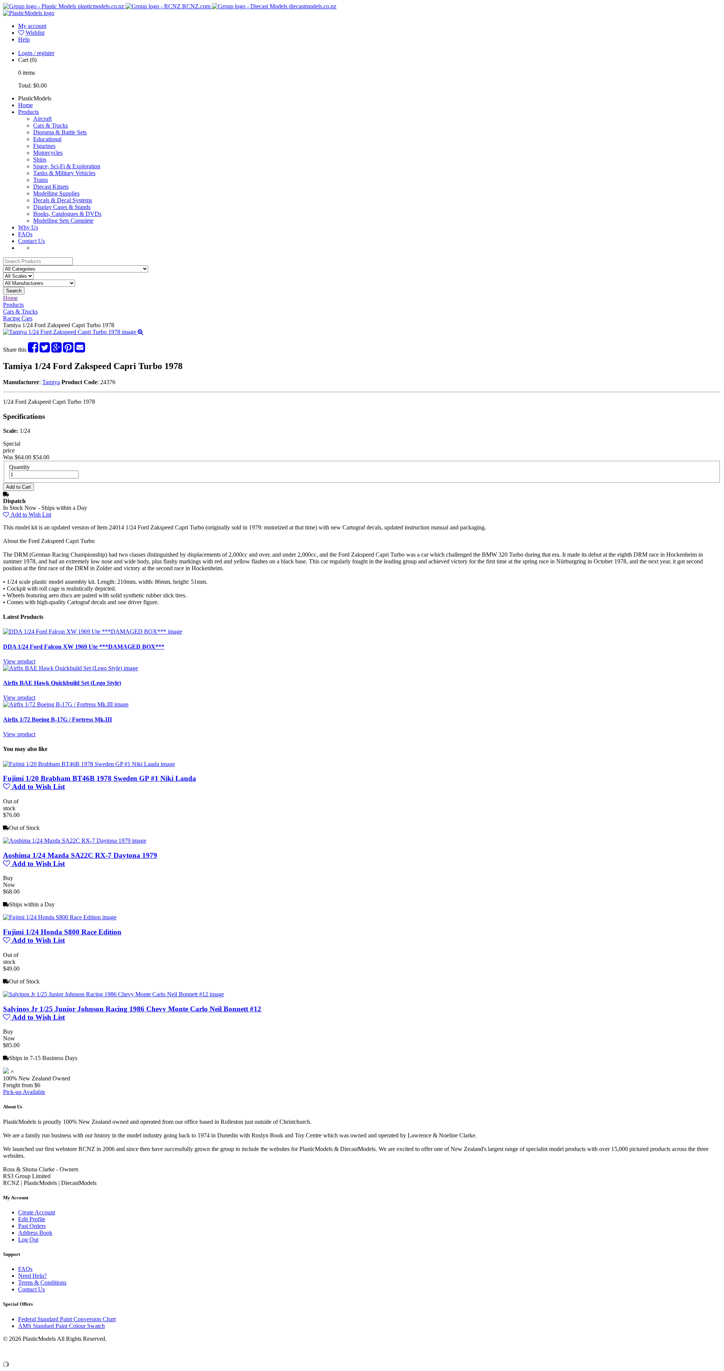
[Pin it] (68, 349)
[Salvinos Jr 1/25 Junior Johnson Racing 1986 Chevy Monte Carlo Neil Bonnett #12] (113, 994)
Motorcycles (48, 152)
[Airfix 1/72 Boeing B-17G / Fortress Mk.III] (66, 704)
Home (25, 105)
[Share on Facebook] (33, 349)
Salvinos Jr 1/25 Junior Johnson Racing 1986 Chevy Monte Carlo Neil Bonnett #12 (132, 1009)
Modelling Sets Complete (63, 220)
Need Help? (32, 1276)
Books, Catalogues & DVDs (67, 214)
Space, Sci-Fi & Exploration (66, 166)
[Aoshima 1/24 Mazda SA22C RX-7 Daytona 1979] (74, 840)
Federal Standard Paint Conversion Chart (67, 1319)
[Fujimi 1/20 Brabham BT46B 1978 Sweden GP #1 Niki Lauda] (89, 764)
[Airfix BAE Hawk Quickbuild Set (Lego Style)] (70, 668)
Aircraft (42, 118)
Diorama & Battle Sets (60, 132)
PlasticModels (34, 98)
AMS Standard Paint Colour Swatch (61, 1326)
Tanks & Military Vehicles (64, 173)
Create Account (36, 1212)
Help (24, 39)
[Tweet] (45, 349)
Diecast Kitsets (51, 186)
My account (32, 26)
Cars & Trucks (50, 125)
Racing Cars (17, 318)
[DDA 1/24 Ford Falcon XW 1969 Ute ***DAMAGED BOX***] (92, 631)
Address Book (35, 1232)
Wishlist (35, 32)
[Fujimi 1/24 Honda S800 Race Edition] (60, 917)
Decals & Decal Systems (62, 200)
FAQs (25, 234)
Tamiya (51, 382)
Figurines (44, 146)
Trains (40, 180)
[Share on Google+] (56, 349)
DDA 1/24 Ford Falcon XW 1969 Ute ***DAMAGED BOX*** (83, 646)
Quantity (19, 467)
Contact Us (31, 241)
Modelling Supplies (56, 193)
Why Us (28, 227)
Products (28, 112)
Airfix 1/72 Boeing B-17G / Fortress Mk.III (57, 719)
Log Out (28, 1239)
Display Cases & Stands (61, 207)
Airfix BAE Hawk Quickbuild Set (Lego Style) (62, 683)
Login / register (36, 53)
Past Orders (32, 1226)
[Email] (80, 349)
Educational (47, 139)
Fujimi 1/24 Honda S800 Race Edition (62, 932)
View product (19, 661)
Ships (39, 159)
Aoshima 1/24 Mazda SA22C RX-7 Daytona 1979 (80, 855)
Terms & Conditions (42, 1282)
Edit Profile (31, 1219)
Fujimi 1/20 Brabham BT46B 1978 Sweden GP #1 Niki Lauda (99, 778)
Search (13, 291)
